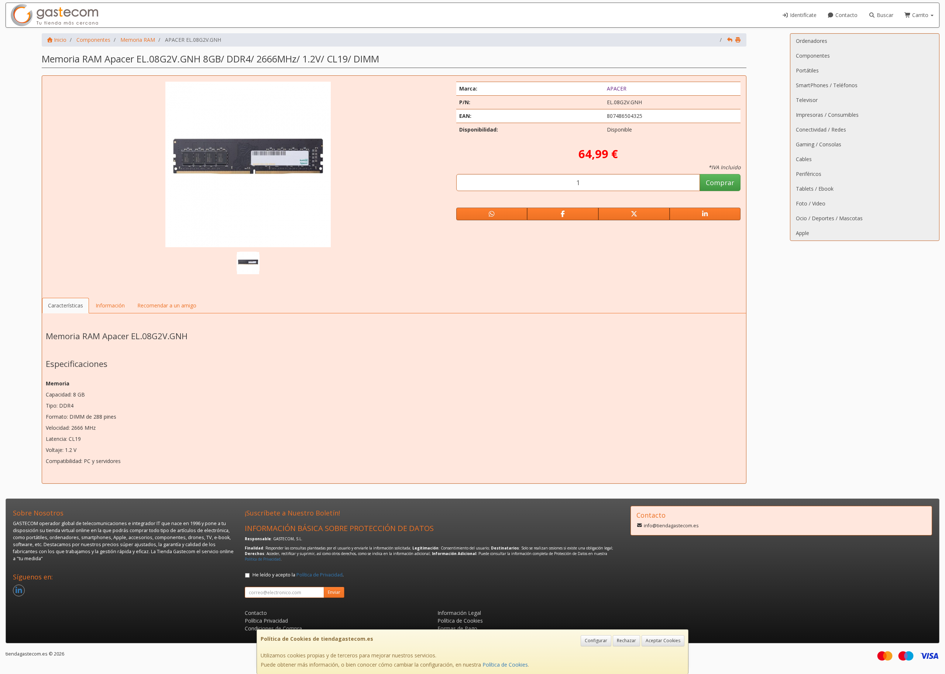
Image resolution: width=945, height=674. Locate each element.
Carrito (920, 14)
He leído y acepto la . (298, 575)
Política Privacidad (266, 620)
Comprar (720, 182)
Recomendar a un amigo (166, 305)
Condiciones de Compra (273, 628)
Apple (802, 232)
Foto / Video (810, 203)
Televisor (807, 99)
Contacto (846, 14)
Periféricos (808, 173)
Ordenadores (811, 40)
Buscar (884, 14)
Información (110, 305)
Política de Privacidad (263, 559)
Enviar (334, 592)
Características (65, 305)
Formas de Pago (457, 628)
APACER (616, 88)
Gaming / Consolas (818, 144)
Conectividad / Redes (821, 129)
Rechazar (626, 640)
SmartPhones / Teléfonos (827, 85)
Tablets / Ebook (815, 188)
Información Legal (459, 612)
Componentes (813, 55)
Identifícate (802, 14)
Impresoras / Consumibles (827, 114)
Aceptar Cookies (663, 640)
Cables (804, 159)
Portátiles (807, 70)
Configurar (596, 640)
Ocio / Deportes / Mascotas (829, 218)
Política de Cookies (505, 664)
